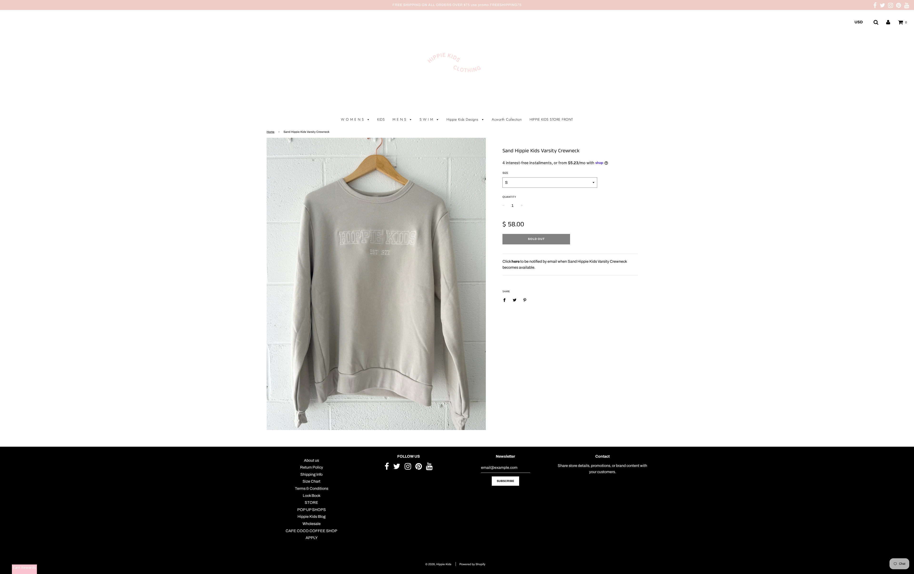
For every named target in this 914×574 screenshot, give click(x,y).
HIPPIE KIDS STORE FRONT (551, 119)
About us (311, 460)
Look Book (311, 496)
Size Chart (311, 481)
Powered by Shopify (472, 564)
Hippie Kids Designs (463, 119)
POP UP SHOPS (311, 510)
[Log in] (888, 22)
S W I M (427, 119)
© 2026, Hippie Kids (438, 564)
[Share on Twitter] (514, 300)
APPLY (312, 538)
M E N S (399, 119)
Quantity (509, 196)
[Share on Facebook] (505, 300)
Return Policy (311, 467)
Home (270, 132)
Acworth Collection (507, 119)
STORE (311, 502)
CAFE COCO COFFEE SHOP (311, 531)
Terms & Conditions (311, 488)
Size (505, 172)
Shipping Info (311, 474)
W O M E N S (353, 119)
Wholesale (312, 524)
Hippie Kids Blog (312, 517)
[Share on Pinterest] (525, 300)
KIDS (381, 119)
